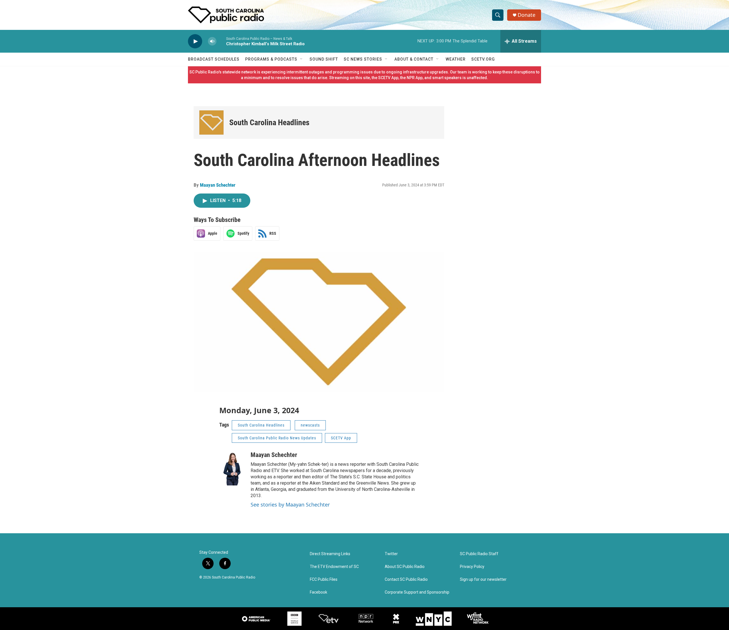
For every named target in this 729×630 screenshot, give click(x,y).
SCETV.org (483, 59)
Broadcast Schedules (213, 59)
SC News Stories (363, 59)
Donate (526, 15)
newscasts (310, 425)
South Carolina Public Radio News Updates (277, 438)
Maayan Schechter (218, 185)
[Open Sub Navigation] (301, 59)
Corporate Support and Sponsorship (417, 592)
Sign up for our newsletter (483, 579)
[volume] (212, 41)
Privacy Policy (472, 567)
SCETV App (341, 438)
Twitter (391, 554)
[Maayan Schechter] (232, 468)
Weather (456, 59)
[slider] (221, 41)
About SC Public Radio (405, 567)
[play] (195, 41)
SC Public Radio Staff (479, 554)
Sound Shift (324, 59)
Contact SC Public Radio (406, 579)
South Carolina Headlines (269, 122)
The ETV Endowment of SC (334, 567)
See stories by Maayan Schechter (290, 504)
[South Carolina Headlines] (211, 122)
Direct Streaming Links (330, 554)
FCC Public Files (323, 579)
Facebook (318, 592)
